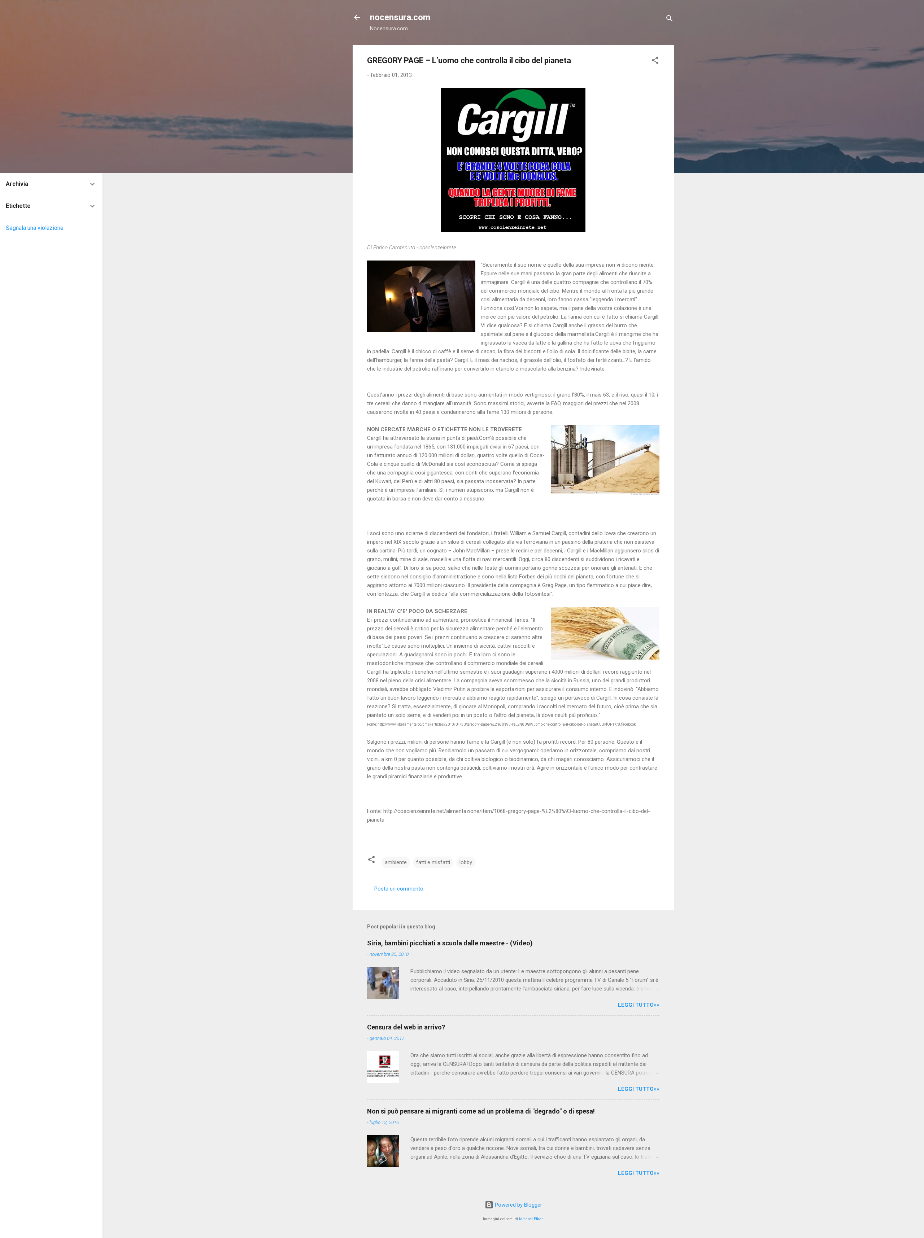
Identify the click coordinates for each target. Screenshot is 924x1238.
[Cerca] (669, 20)
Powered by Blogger (517, 1205)
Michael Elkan (531, 1219)
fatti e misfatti (433, 862)
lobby (465, 862)
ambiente (396, 862)
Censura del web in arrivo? (406, 1027)
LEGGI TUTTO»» (638, 1005)
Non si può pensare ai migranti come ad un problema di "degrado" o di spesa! (481, 1111)
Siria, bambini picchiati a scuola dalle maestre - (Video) (450, 943)
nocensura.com (400, 17)
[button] (655, 61)
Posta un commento (398, 888)
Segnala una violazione (35, 227)
